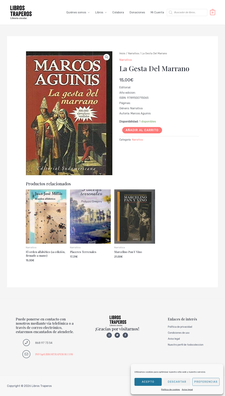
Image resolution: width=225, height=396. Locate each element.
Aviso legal (187, 389)
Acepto (148, 381)
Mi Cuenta (157, 12)
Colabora (118, 12)
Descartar (177, 381)
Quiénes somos (76, 12)
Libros (99, 12)
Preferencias (206, 381)
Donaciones (137, 12)
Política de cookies (170, 389)
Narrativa (133, 53)
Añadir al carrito (142, 130)
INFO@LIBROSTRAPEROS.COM (54, 354)
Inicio (122, 53)
